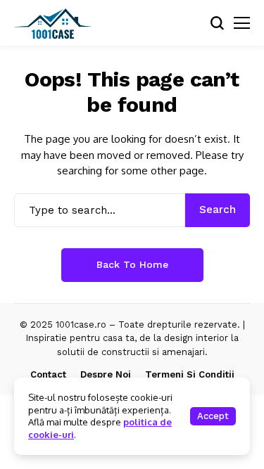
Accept (213, 416)
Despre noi (105, 374)
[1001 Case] (53, 23)
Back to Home (132, 264)
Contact (48, 374)
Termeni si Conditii (189, 374)
